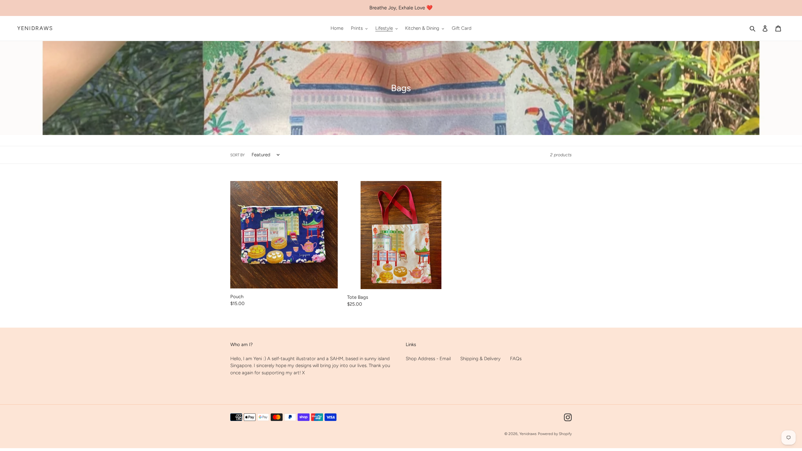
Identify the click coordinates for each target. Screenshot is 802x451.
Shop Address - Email (428, 358)
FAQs (516, 358)
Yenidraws (35, 28)
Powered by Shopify (555, 434)
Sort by (237, 155)
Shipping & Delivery (480, 358)
